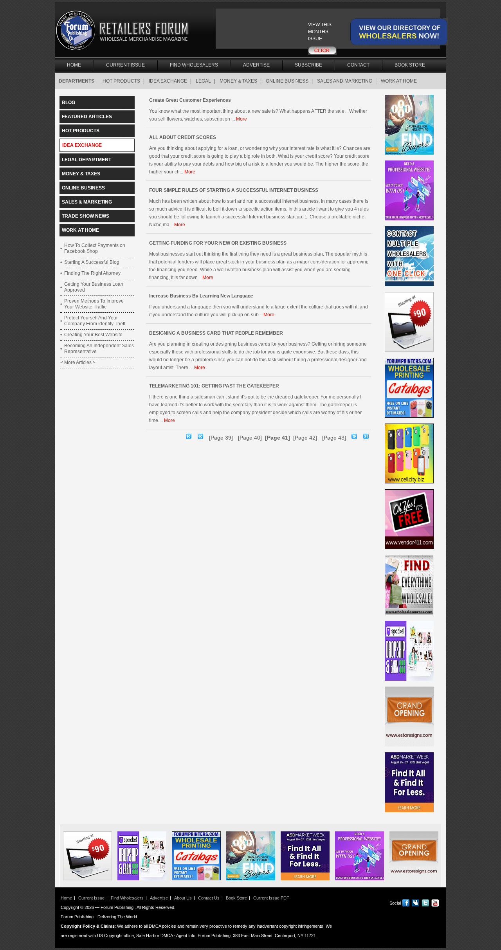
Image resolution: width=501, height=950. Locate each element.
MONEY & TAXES (238, 81)
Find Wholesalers (194, 65)
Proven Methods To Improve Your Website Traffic (94, 304)
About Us (183, 898)
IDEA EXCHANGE (168, 81)
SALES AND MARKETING (344, 81)
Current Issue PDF (271, 898)
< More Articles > (78, 362)
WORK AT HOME (399, 81)
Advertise (256, 65)
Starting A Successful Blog (91, 262)
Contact (358, 65)
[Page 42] (305, 437)
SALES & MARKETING (87, 202)
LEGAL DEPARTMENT (86, 159)
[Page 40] (250, 437)
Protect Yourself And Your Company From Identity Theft (94, 320)
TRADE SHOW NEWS (85, 216)
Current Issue (125, 65)
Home (74, 65)
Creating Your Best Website (93, 334)
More (241, 119)
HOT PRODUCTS (121, 81)
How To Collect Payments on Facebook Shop (94, 248)
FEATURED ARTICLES (87, 116)
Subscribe (308, 65)
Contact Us (209, 898)
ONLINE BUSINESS (287, 81)
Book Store (410, 65)
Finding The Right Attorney (92, 273)
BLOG (68, 102)
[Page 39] (221, 437)
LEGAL (203, 81)
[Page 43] (334, 437)
